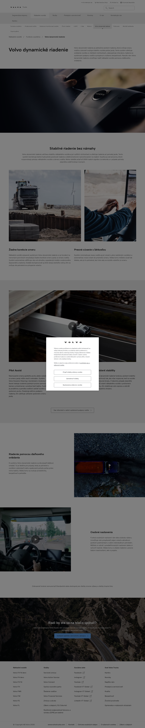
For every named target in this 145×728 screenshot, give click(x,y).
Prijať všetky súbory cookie (72, 372)
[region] (72, 364)
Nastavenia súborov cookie (72, 385)
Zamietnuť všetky (72, 378)
